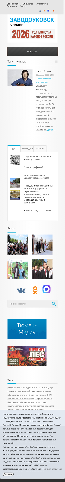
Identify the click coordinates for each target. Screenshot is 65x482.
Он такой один (43, 71)
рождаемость (14, 388)
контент (24, 395)
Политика (12, 6)
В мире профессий (33, 167)
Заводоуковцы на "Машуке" (38, 210)
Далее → (51, 130)
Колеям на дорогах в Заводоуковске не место (36, 176)
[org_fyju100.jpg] (18, 245)
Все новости (13, 3)
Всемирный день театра (30, 391)
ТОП (14, 148)
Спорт (23, 6)
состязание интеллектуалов (21, 399)
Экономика (42, 3)
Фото (11, 228)
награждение (27, 388)
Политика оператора (52, 469)
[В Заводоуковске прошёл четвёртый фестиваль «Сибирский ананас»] (18, 269)
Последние (27, 148)
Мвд (17, 391)
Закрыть (8, 474)
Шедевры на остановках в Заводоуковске (37, 158)
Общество (27, 3)
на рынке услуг (46, 388)
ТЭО (36, 388)
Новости (32, 51)
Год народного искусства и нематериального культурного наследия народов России (31, 406)
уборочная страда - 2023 (40, 395)
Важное (40, 148)
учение (11, 391)
